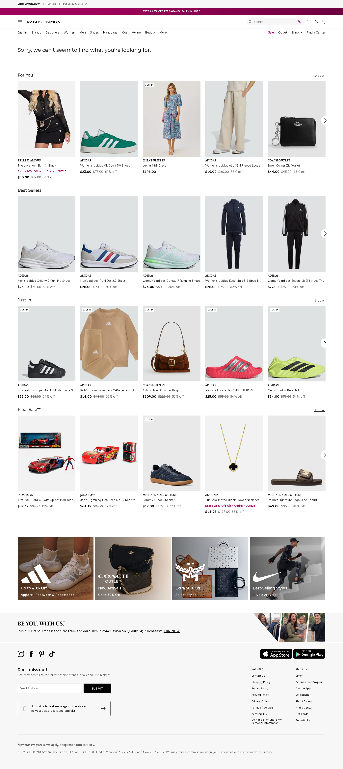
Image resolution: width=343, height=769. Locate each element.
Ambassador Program (309, 682)
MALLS (51, 4)
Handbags (110, 32)
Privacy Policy (260, 701)
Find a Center (316, 32)
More (163, 32)
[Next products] (325, 120)
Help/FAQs (258, 669)
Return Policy (259, 688)
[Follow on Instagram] (21, 656)
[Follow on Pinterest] (42, 656)
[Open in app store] (276, 657)
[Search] (275, 21)
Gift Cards (302, 714)
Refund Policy (260, 694)
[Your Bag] (323, 22)
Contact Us (258, 675)
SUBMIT (97, 688)
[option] (46, 130)
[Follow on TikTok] (52, 656)
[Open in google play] (309, 657)
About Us (301, 669)
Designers (52, 32)
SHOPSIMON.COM (29, 4)
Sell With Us (303, 720)
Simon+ (297, 32)
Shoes (94, 32)
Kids (124, 32)
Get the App (303, 688)
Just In (22, 32)
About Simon (304, 701)
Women (69, 32)
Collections (302, 694)
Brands (36, 32)
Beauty (150, 32)
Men (82, 32)
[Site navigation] (20, 22)
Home (136, 32)
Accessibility (259, 714)
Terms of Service (262, 707)
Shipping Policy (261, 682)
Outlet (282, 32)
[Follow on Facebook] (31, 656)
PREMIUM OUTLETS (75, 4)
